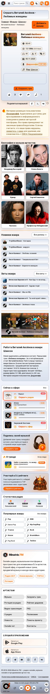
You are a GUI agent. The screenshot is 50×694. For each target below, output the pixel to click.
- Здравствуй (24, 286)
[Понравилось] (9, 95)
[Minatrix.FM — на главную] (3, 3)
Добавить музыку (41, 24)
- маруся (19, 247)
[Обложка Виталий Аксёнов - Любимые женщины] (10, 39)
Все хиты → (41, 274)
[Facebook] (35, 659)
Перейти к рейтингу (13, 489)
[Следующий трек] (34, 688)
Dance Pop (12, 525)
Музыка (13, 22)
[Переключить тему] (34, 3)
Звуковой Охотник (22, 423)
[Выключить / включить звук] (47, 684)
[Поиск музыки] (27, 3)
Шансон (22, 22)
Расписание (32, 614)
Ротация (9, 581)
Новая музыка (26, 576)
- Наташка (20, 241)
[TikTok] (8, 659)
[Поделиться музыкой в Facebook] (32, 103)
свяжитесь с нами (14, 131)
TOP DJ (40, 576)
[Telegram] (15, 659)
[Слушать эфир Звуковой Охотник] (15, 426)
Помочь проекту (34, 620)
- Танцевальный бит (23, 259)
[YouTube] (22, 659)
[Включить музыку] (28, 688)
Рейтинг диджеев (35, 603)
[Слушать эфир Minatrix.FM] (15, 397)
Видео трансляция (13, 609)
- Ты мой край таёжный (28, 298)
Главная (5, 22)
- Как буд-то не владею (28, 280)
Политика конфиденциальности (15, 677)
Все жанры (41, 514)
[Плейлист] (47, 690)
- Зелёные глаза (22, 304)
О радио (8, 614)
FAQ (28, 609)
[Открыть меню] (9, 3)
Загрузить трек (12, 449)
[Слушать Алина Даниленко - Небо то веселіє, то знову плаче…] (15, 467)
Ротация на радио (12, 603)
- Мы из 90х (20, 292)
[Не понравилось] (21, 95)
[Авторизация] (47, 3)
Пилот (21, 394)
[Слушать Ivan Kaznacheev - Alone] (15, 407)
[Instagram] (28, 659)
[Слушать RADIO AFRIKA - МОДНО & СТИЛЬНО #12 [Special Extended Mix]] (15, 417)
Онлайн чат (9, 626)
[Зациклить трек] (15, 688)
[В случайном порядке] (40, 688)
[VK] (42, 659)
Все (44, 388)
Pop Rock (11, 541)
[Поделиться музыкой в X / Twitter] (37, 103)
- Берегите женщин (23, 266)
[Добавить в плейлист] (36, 95)
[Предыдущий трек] (21, 688)
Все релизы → (40, 235)
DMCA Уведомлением (32, 134)
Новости (8, 620)
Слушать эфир (26, 427)
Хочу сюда (42, 457)
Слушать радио (26, 397)
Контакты (31, 626)
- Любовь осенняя (22, 253)
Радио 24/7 (10, 576)
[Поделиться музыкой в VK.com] (43, 103)
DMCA (33, 677)
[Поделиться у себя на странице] (28, 95)
